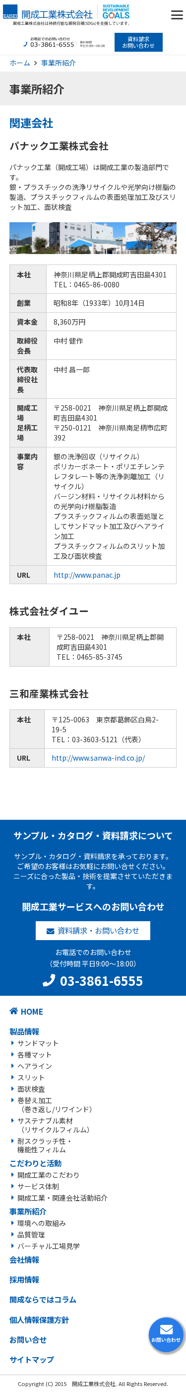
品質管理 (31, 1234)
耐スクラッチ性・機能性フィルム (45, 1145)
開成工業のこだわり (48, 1175)
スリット (31, 1077)
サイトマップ (31, 1359)
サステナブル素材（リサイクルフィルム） (55, 1125)
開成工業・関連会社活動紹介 (62, 1198)
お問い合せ (28, 1339)
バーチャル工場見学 (48, 1246)
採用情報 (24, 1279)
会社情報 (24, 1259)
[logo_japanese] (66, 14)
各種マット (34, 1054)
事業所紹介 (28, 1211)
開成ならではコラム (42, 1299)
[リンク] (166, 1334)
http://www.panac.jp (87, 575)
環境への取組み (41, 1223)
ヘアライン (34, 1066)
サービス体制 (38, 1186)
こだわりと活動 (35, 1162)
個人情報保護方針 (39, 1319)
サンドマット (38, 1043)
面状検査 (31, 1089)
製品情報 (24, 1031)
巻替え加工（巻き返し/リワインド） (56, 1104)
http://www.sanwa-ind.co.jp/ (98, 758)
